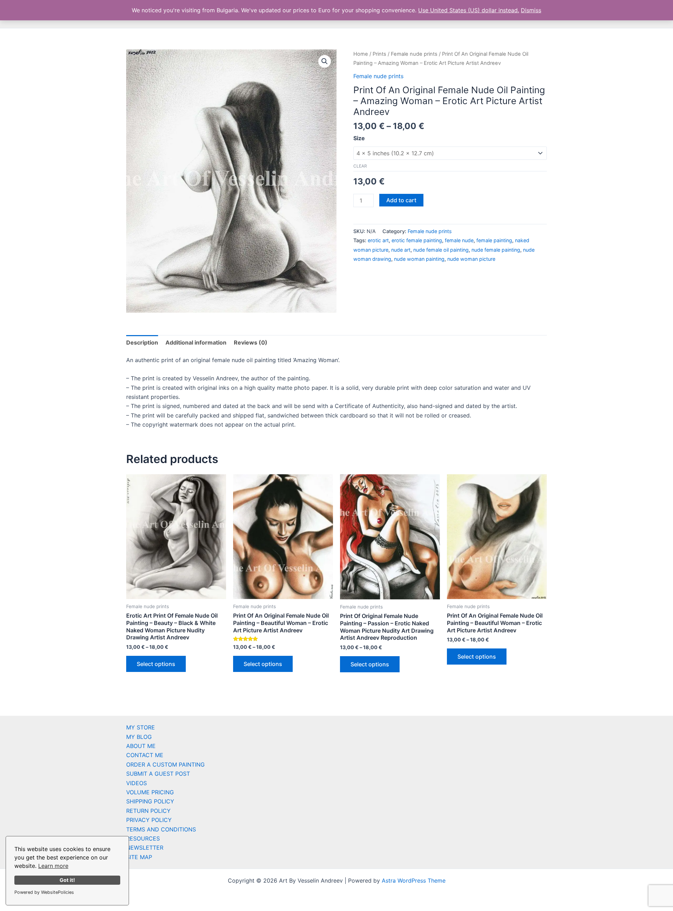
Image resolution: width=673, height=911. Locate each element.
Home (360, 54)
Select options (156, 663)
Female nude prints (414, 54)
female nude (459, 240)
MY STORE (140, 727)
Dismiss (531, 10)
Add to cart (401, 200)
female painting (494, 240)
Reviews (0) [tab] (250, 342)
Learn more (53, 865)
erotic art (378, 240)
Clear (360, 166)
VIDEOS (136, 783)
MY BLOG (139, 736)
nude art (400, 250)
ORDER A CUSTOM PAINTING (165, 764)
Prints (379, 54)
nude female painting (495, 250)
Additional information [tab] (195, 342)
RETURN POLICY (148, 810)
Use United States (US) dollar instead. (468, 10)
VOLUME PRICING (150, 792)
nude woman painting (419, 259)
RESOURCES (143, 838)
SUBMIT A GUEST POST (158, 773)
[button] (324, 61)
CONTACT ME (144, 755)
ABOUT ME (141, 745)
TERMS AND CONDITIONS (161, 829)
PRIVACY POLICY (149, 819)
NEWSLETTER (144, 847)
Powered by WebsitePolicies (44, 892)
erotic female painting (417, 240)
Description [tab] (142, 342)
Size (359, 138)
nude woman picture (471, 259)
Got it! (67, 880)
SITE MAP (139, 857)
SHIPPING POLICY (150, 801)
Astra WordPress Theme (414, 880)
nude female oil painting (441, 250)
